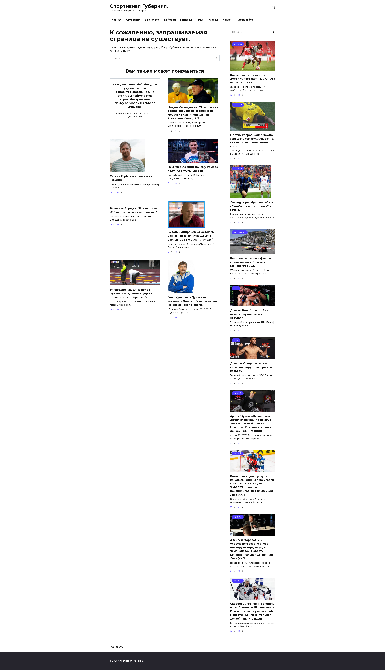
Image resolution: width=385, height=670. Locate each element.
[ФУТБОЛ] (252, 68)
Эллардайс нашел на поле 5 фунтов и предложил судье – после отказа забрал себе (131, 293)
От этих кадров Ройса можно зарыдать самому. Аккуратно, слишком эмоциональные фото (252, 140)
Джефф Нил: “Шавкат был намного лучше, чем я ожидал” (249, 314)
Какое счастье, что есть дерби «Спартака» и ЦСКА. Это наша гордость (252, 78)
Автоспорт (133, 19)
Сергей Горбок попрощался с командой (131, 178)
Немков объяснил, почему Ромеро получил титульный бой (193, 168)
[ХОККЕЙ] (252, 410)
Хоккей (227, 19)
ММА (200, 19)
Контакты (117, 647)
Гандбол (186, 19)
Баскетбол (152, 19)
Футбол (213, 19)
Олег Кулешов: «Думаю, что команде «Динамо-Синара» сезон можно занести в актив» (192, 301)
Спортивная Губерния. (139, 6)
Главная (116, 19)
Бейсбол (170, 19)
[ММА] (252, 304)
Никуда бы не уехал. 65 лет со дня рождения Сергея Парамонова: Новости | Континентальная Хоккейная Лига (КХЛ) (193, 112)
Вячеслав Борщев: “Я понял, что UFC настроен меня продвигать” (133, 210)
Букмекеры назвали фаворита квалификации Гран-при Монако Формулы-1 (252, 262)
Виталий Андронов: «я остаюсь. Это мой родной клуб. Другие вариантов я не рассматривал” (191, 235)
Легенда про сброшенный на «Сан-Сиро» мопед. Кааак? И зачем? (251, 206)
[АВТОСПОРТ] (252, 252)
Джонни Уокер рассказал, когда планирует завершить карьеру (251, 367)
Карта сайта (245, 19)
